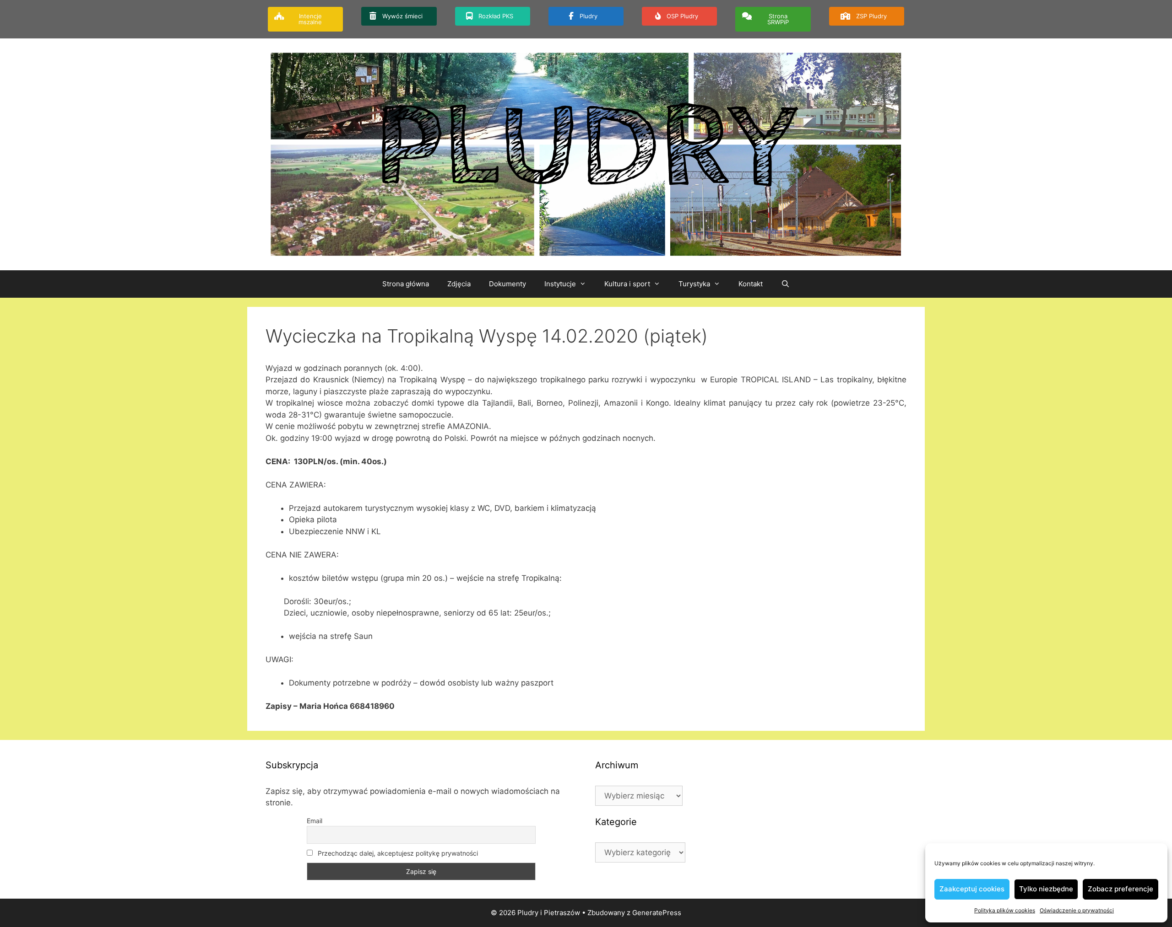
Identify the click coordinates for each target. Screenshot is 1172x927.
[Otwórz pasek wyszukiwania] (785, 284)
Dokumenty (507, 283)
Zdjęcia (459, 283)
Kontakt (750, 283)
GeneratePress (656, 912)
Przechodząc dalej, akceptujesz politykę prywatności (397, 853)
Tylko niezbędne (1046, 888)
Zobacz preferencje (1120, 888)
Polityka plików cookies (1004, 910)
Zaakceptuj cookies (971, 888)
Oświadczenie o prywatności (1077, 910)
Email (314, 821)
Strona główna (405, 283)
